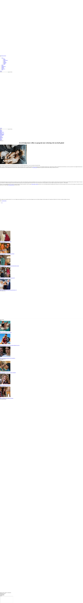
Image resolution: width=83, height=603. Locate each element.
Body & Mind (2, 132)
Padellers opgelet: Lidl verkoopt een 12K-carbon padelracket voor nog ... (10, 345)
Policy (4, 64)
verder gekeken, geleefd (34, 184)
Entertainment (4, 66)
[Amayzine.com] (3, 55)
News (1, 138)
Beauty (1, 131)
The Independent (4, 200)
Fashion (3, 67)
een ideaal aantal (35, 167)
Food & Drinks (5, 60)
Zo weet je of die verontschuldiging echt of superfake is (7, 358)
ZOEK (1, 128)
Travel (2, 65)
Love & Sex (1, 135)
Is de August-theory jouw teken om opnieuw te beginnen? (8, 372)
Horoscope (4, 62)
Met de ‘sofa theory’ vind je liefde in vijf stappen (6, 398)
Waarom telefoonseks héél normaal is (5, 385)
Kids (4, 58)
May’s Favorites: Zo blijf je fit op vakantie (5, 332)
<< (2, 202)
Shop (2, 69)
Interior (4, 59)
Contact (4, 63)
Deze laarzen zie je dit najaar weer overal (5, 241)
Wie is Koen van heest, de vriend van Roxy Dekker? (7, 253)
